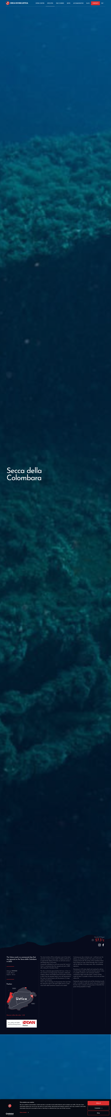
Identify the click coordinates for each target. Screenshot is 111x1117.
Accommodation (78, 3)
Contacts (95, 3)
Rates (68, 3)
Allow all (98, 1103)
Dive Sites (50, 3)
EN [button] (102, 3)
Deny (98, 1113)
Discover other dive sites (14, 1015)
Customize (97, 1108)
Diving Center (40, 3)
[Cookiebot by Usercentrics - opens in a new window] (9, 1114)
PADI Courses (60, 3)
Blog (88, 3)
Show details (23, 1112)
